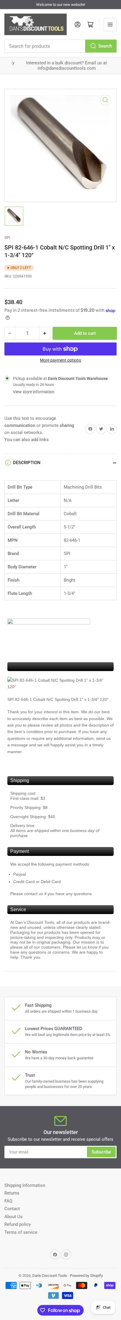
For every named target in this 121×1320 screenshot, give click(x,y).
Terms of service (20, 1232)
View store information (33, 391)
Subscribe (101, 1152)
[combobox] (60, 46)
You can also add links (26, 439)
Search (105, 46)
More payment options (60, 360)
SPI (7, 237)
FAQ (8, 1201)
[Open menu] (110, 24)
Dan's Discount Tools (49, 1275)
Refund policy (17, 1224)
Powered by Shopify (86, 1275)
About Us (13, 1216)
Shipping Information (24, 1185)
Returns (11, 1193)
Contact (12, 1208)
